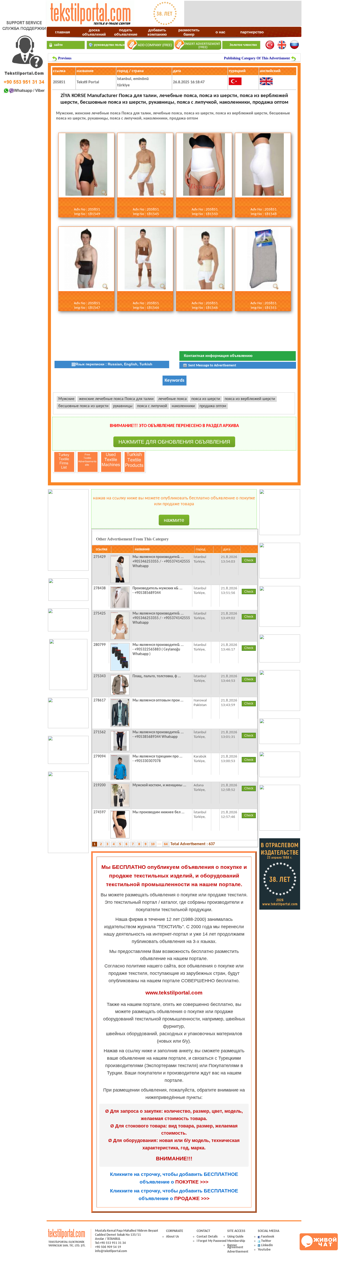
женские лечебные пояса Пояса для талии (116, 399)
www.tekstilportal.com (174, 993)
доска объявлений (94, 31)
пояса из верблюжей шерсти (250, 399)
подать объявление (125, 31)
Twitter (266, 1241)
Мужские (66, 399)
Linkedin (267, 1245)
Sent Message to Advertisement (212, 365)
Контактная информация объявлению (218, 356)
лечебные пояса (172, 399)
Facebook (267, 1236)
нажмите (174, 520)
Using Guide (235, 1236)
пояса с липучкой (152, 406)
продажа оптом (212, 406)
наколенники (183, 406)
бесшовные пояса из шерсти (83, 406)
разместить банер (188, 31)
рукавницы (122, 406)
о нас (220, 32)
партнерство (252, 32)
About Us (172, 1236)
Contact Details (207, 1236)
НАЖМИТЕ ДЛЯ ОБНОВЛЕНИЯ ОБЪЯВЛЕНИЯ (174, 442)
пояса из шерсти (205, 399)
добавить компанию (157, 31)
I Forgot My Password (211, 1241)
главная (62, 32)
